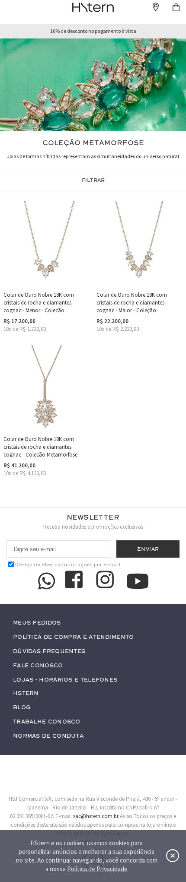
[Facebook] (75, 581)
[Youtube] (137, 581)
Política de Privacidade (97, 869)
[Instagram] (106, 581)
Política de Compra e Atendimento (73, 637)
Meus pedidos (37, 623)
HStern (26, 693)
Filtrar (93, 180)
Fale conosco (38, 665)
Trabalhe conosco (46, 722)
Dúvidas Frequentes (49, 651)
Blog (21, 707)
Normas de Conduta (48, 736)
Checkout (176, 7)
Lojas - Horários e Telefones (65, 680)
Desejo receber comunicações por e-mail (68, 564)
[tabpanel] (93, 84)
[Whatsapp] (46, 581)
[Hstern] (93, 7)
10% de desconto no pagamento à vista (93, 31)
